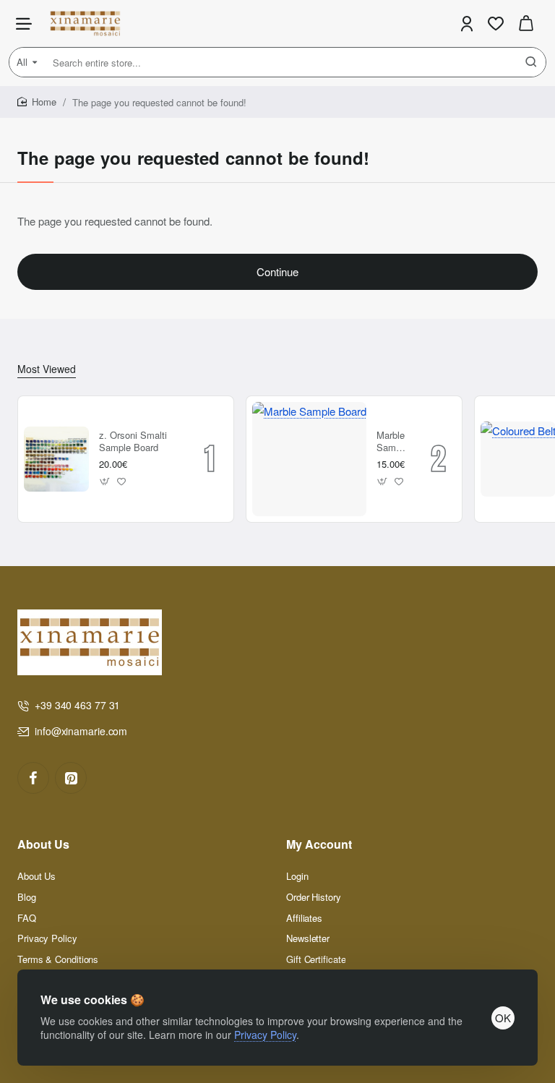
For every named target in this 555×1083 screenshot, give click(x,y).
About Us (43, 844)
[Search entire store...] (531, 62)
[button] (105, 481)
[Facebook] (33, 778)
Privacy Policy (265, 1034)
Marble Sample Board (392, 442)
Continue (277, 271)
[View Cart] (526, 23)
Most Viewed (46, 369)
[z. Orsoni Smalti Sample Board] (56, 459)
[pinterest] (71, 778)
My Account (319, 844)
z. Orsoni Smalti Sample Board (133, 441)
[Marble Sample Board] (309, 459)
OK (503, 1017)
